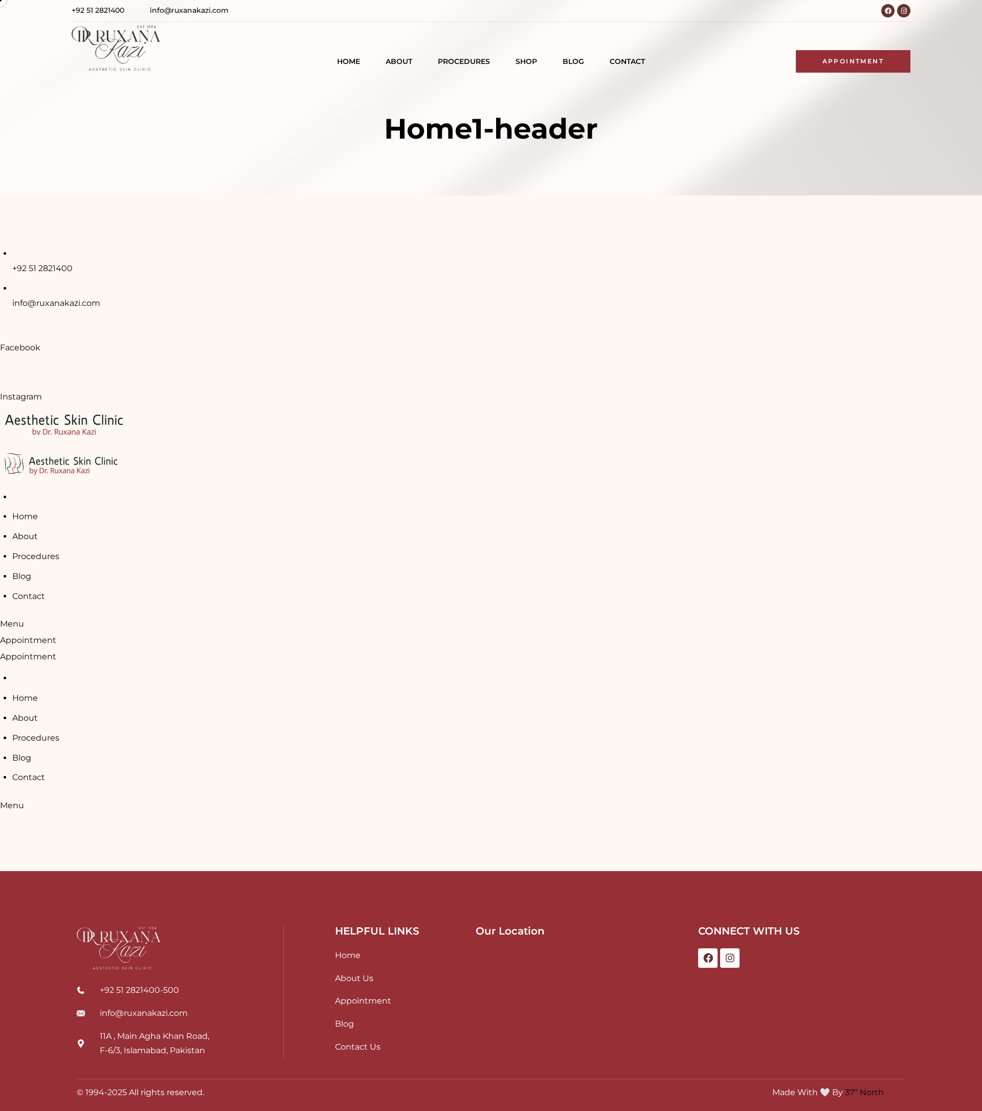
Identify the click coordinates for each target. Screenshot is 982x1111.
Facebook (20, 347)
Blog (21, 576)
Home (25, 516)
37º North (864, 1092)
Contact (28, 596)
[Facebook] (888, 10)
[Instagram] (903, 10)
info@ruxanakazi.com (56, 303)
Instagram (21, 397)
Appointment (28, 640)
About (25, 536)
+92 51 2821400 (42, 268)
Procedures (35, 556)
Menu (12, 624)
